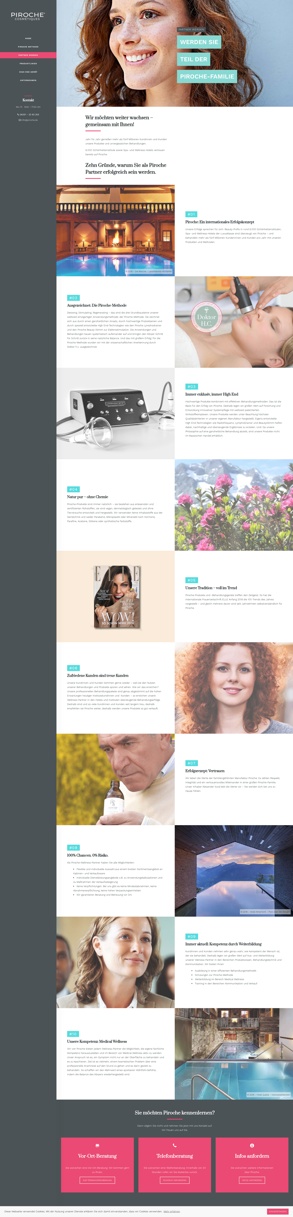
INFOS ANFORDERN (252, 1180)
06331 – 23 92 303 (29, 114)
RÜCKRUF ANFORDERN (174, 1180)
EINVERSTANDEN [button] (278, 1211)
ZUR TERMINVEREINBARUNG (97, 1180)
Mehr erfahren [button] (172, 1211)
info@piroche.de (29, 120)
